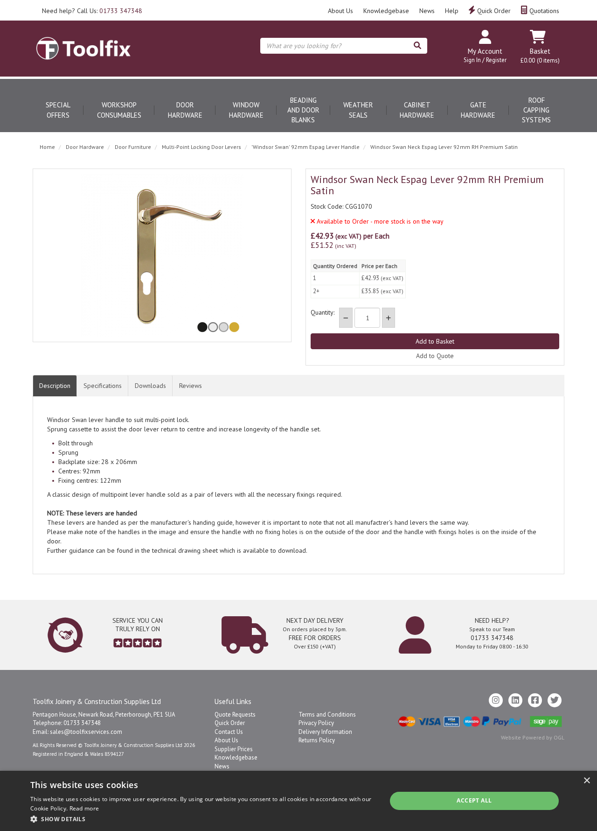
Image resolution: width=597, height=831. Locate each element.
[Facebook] (535, 700)
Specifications (102, 385)
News (427, 11)
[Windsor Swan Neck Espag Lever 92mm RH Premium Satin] (162, 255)
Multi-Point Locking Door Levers (201, 146)
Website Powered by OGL (532, 737)
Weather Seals (358, 109)
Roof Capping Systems (536, 110)
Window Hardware (246, 109)
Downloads (150, 385)
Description (54, 385)
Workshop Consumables (119, 109)
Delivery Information (325, 732)
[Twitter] (555, 700)
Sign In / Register (485, 60)
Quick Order (493, 11)
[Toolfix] (83, 40)
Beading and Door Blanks (303, 110)
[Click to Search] (417, 46)
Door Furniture (133, 146)
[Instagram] (496, 700)
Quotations (543, 11)
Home (47, 146)
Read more (84, 808)
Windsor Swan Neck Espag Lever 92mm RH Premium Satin (444, 146)
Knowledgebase (386, 11)
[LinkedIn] (515, 700)
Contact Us (229, 732)
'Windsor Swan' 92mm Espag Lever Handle (305, 146)
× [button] (586, 780)
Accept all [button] (474, 800)
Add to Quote (435, 356)
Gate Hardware (478, 109)
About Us (340, 11)
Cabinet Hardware (417, 109)
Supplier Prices (234, 749)
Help (451, 11)
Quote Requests (235, 714)
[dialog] (298, 801)
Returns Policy (316, 740)
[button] (203, 818)
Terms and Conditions (327, 714)
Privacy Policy (316, 723)
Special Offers (58, 109)
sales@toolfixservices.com (86, 732)
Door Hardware (185, 109)
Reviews (190, 385)
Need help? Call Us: (92, 11)
